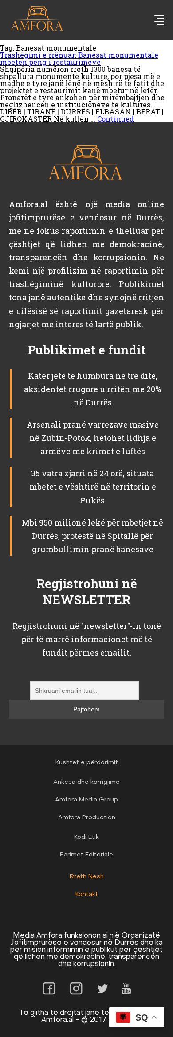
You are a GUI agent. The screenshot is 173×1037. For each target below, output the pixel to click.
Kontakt (86, 894)
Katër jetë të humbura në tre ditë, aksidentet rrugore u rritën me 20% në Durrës (92, 389)
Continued (115, 118)
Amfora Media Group (86, 800)
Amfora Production (86, 818)
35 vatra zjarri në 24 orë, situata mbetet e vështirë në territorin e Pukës (92, 486)
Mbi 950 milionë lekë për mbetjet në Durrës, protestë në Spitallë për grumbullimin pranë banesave (92, 535)
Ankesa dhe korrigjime (86, 782)
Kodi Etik (86, 837)
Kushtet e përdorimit (86, 763)
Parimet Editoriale (86, 855)
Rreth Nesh (87, 877)
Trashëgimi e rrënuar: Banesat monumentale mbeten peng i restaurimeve (79, 58)
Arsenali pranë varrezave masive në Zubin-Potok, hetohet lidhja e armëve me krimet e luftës (93, 437)
